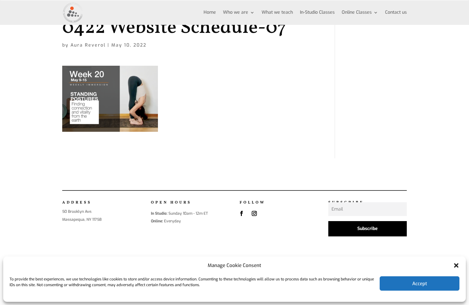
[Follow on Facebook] (241, 213)
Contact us (396, 12)
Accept (419, 283)
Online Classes (357, 12)
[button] (456, 265)
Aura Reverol (88, 45)
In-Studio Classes (317, 12)
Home (210, 12)
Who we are (235, 12)
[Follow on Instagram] (254, 213)
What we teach (277, 12)
